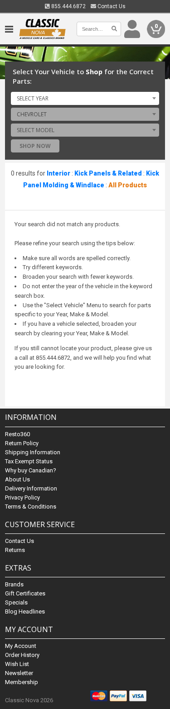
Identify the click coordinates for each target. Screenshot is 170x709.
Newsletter (19, 673)
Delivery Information (31, 488)
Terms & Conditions (30, 506)
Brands (14, 584)
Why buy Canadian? (30, 470)
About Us (17, 479)
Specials (16, 602)
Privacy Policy (22, 497)
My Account (20, 645)
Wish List (17, 664)
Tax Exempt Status (29, 461)
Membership (21, 682)
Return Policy (22, 443)
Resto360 (17, 434)
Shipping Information (32, 452)
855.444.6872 (68, 6)
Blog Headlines (25, 611)
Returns (15, 550)
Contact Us (111, 6)
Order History (22, 655)
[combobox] (85, 98)
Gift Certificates (25, 593)
